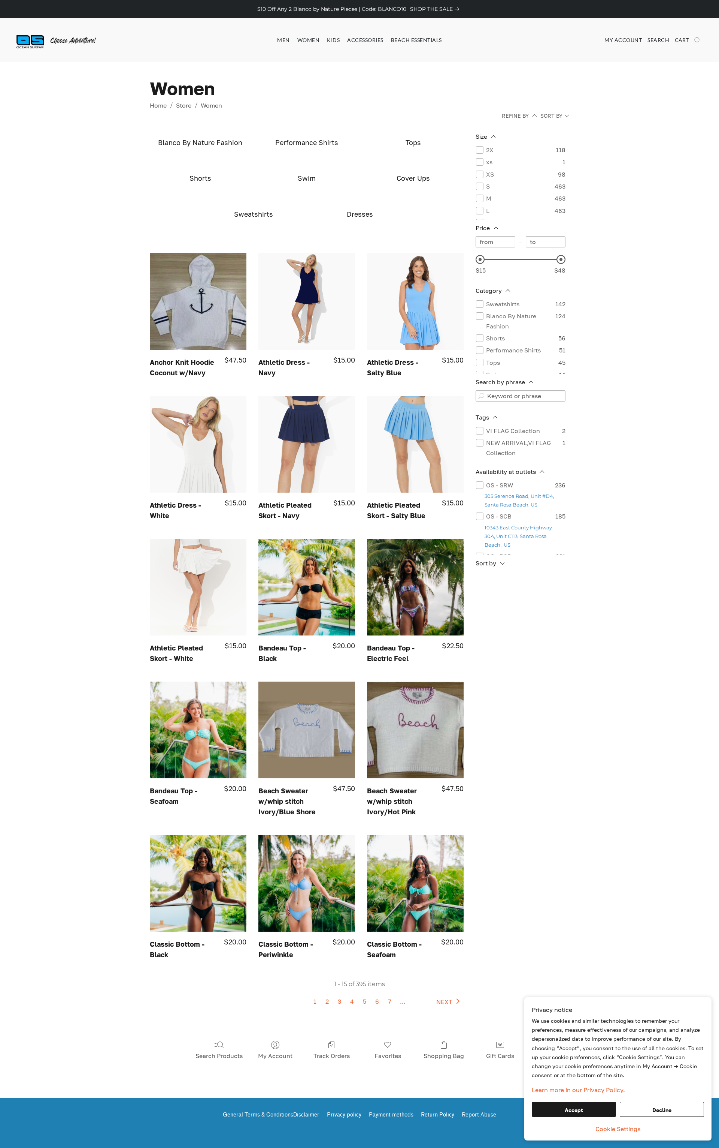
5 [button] (364, 1001)
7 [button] (389, 1001)
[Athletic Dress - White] (198, 444)
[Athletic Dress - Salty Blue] (415, 301)
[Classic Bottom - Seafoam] (415, 883)
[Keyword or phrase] (481, 396)
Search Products (219, 1056)
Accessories (365, 40)
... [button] (403, 1001)
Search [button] (658, 40)
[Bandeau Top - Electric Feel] (415, 587)
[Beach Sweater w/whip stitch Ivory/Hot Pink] (415, 730)
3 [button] (339, 1001)
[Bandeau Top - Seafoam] (198, 730)
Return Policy (437, 1115)
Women (308, 40)
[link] (436, 8)
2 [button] (327, 1001)
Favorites (387, 1056)
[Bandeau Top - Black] (306, 587)
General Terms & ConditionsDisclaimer (271, 1115)
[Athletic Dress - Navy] (306, 301)
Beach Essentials (416, 40)
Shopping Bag (444, 1056)
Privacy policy (344, 1115)
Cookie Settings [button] (617, 1129)
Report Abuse (479, 1115)
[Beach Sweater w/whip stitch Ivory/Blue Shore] (306, 730)
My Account (275, 1056)
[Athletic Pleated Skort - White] (198, 587)
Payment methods (391, 1115)
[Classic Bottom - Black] (198, 883)
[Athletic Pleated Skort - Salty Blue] (415, 444)
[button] (46, 40)
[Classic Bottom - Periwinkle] (306, 883)
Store (183, 105)
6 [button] (377, 1001)
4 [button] (352, 1001)
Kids (333, 40)
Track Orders (331, 1056)
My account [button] (623, 40)
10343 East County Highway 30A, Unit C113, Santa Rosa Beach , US (518, 536)
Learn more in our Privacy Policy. (578, 1090)
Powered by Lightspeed (360, 1127)
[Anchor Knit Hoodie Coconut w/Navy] (198, 301)
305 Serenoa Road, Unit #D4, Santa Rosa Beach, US (519, 500)
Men (283, 40)
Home (158, 105)
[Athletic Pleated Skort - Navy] (306, 444)
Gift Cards (500, 1056)
